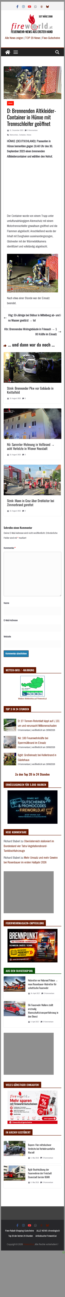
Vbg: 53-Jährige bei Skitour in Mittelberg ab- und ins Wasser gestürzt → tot (34, 318)
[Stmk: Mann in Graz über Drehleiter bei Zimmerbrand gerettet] (32, 467)
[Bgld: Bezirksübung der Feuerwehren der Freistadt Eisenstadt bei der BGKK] (14, 1177)
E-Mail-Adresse (11, 620)
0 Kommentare (32, 130)
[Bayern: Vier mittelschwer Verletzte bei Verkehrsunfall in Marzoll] (14, 1152)
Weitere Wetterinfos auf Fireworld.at (32, 699)
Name (6, 603)
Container (22, 134)
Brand (10, 103)
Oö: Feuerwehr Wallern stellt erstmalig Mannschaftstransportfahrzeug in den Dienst (43, 1010)
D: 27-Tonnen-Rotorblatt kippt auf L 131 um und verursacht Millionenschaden (39, 723)
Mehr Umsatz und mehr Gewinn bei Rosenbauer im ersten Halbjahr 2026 (31, 860)
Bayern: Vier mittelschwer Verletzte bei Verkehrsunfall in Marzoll (41, 1148)
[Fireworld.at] (8, 52)
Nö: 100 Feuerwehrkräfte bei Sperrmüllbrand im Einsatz (33, 740)
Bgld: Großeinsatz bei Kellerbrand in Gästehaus (37, 757)
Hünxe (29, 134)
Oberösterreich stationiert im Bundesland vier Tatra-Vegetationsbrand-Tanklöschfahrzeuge (29, 846)
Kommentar (10, 548)
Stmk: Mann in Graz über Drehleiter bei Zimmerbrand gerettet (30, 502)
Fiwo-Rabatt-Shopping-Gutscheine (19, 1231)
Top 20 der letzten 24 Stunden (20, 1236)
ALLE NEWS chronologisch (48, 1231)
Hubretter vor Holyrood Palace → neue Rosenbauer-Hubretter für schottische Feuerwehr (43, 984)
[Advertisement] (29, 892)
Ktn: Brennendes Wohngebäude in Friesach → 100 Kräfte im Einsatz (30, 332)
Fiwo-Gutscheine (51, 38)
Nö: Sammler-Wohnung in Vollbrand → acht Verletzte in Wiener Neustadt (30, 446)
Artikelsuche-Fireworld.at (46, 1236)
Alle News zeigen (14, 38)
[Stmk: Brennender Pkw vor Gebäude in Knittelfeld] (32, 354)
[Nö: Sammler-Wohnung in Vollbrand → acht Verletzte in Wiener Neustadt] (32, 411)
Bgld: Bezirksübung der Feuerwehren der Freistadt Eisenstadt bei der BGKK (40, 1173)
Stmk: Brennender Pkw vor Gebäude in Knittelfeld (30, 390)
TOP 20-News (33, 38)
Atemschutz (14, 134)
